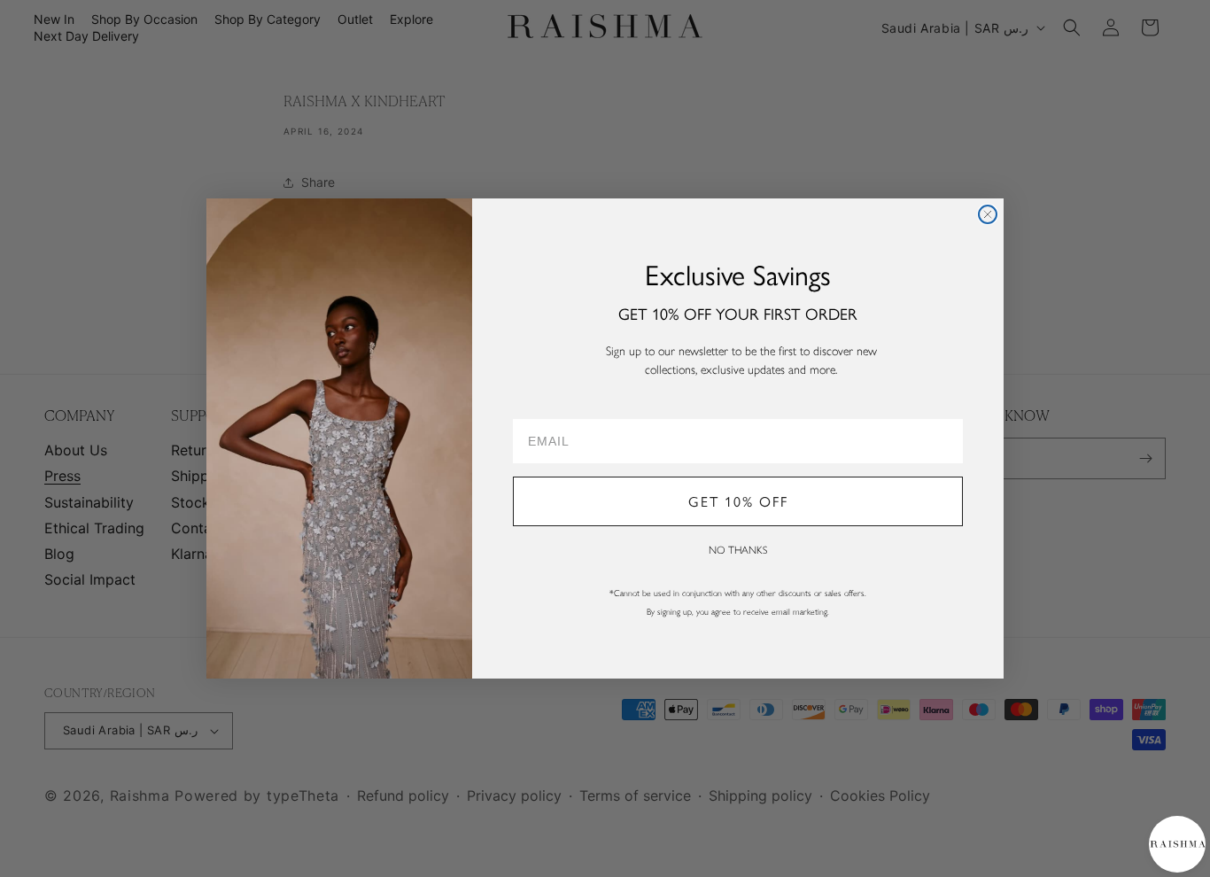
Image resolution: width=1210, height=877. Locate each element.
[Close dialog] (988, 214)
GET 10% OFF (738, 501)
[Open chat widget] (1176, 843)
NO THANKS (738, 550)
